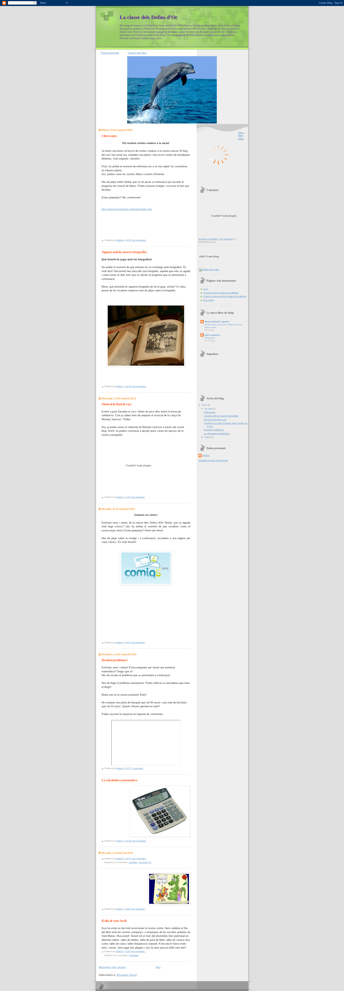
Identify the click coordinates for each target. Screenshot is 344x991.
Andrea (205, 455)
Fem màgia (208, 300)
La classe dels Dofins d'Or (148, 17)
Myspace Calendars (208, 239)
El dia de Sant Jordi (114, 921)
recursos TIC (145, 862)
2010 (204, 405)
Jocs (205, 289)
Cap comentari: (139, 240)
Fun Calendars (226, 239)
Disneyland (210, 338)
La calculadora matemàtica (119, 780)
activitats (133, 862)
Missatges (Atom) (127, 974)
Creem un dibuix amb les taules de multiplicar (225, 296)
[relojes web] (209, 265)
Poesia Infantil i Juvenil (217, 321)
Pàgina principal (110, 52)
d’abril (207, 437)
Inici (158, 967)
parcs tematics (212, 335)
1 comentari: (137, 768)
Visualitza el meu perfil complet (213, 460)
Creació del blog (137, 52)
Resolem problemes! (115, 660)
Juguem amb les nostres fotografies (124, 252)
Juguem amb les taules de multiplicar (221, 293)
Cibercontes (109, 136)
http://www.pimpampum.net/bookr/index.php (127, 209)
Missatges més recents (112, 967)
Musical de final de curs (117, 404)
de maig (208, 408)
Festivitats (134, 955)
